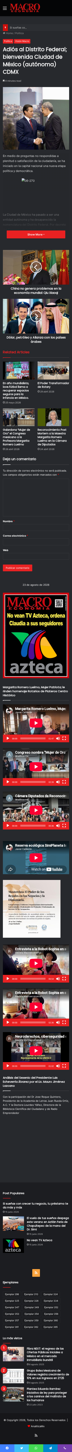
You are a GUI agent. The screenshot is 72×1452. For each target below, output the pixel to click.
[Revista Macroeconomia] (25, 8)
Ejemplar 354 (32, 1313)
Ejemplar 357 (12, 1320)
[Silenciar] (58, 738)
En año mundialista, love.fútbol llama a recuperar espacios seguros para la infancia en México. (16, 390)
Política (19, 33)
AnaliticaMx (38, 1426)
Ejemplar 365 (51, 1326)
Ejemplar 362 (31, 1326)
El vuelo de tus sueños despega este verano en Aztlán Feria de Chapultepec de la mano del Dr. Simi (48, 1223)
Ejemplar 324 (51, 1294)
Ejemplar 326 (31, 1300)
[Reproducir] (8, 738)
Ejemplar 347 (12, 1307)
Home (9, 33)
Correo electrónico (15, 535)
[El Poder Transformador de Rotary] (53, 371)
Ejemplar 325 (12, 1300)
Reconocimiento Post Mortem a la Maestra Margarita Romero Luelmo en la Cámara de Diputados (52, 437)
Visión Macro (22, 41)
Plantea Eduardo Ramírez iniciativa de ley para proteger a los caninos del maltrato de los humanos (47, 1394)
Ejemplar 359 (31, 1320)
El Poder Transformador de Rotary (53, 385)
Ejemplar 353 (12, 1313)
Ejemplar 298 (12, 1294)
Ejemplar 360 (51, 1320)
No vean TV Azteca (39, 1240)
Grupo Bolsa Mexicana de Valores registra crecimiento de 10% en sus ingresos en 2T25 (48, 1374)
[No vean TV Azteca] (13, 1245)
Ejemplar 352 (51, 1307)
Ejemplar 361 (12, 1326)
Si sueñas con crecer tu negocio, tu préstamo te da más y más (35, 1205)
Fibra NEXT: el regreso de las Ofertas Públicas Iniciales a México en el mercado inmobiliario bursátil (45, 1354)
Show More (35, 234)
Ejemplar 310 (31, 1294)
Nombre (9, 521)
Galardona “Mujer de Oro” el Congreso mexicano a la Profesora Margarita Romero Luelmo (16, 437)
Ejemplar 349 (32, 1307)
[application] (36, 723)
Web (5, 550)
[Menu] (5, 9)
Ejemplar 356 (51, 1313)
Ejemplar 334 (51, 1300)
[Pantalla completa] (64, 738)
